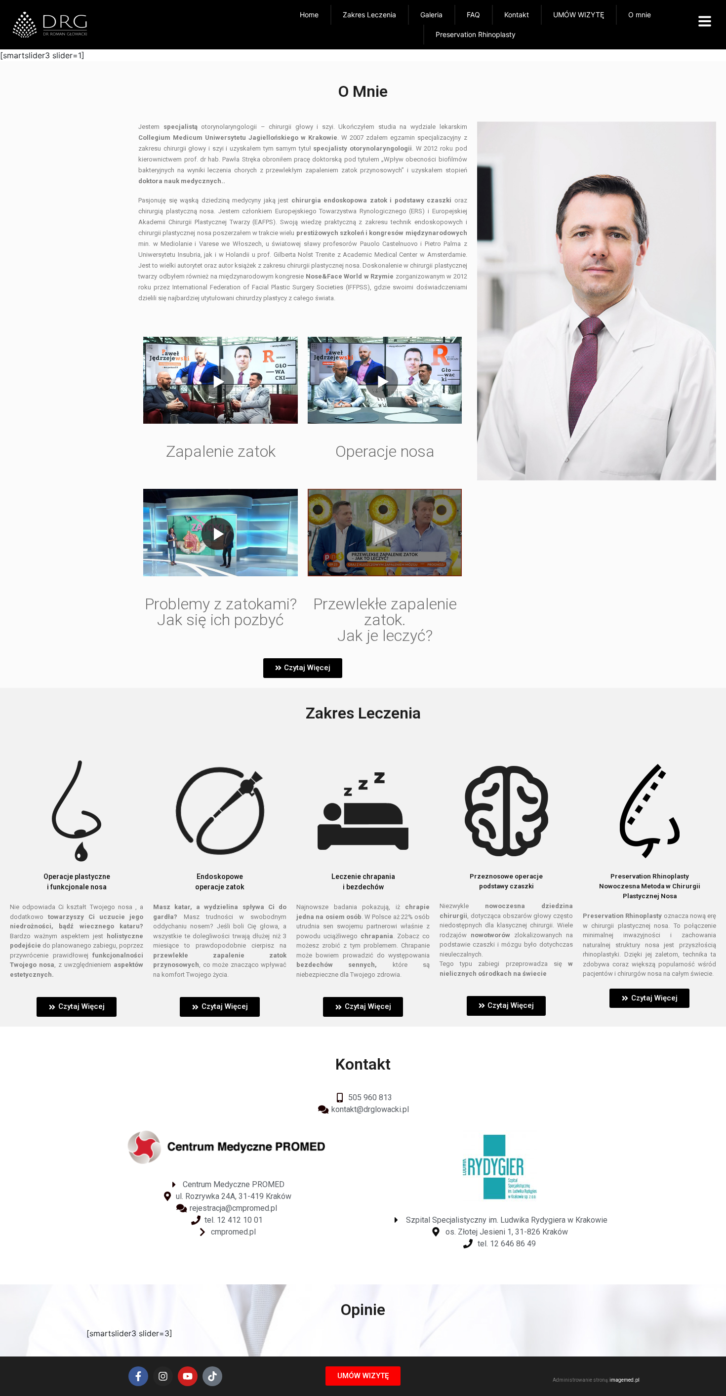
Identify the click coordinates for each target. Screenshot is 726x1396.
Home (309, 14)
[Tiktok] (212, 1376)
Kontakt (516, 14)
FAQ (473, 14)
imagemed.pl (624, 1380)
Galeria (431, 14)
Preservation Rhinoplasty (476, 34)
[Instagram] (163, 1376)
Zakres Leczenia (369, 14)
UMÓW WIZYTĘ (578, 14)
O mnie (639, 14)
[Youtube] (188, 1376)
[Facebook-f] (138, 1376)
